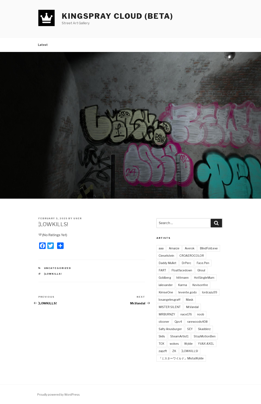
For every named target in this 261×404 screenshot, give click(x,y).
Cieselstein (166, 255)
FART (162, 270)
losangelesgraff (169, 299)
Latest (43, 44)
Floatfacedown (181, 270)
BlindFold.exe (209, 248)
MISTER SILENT (170, 307)
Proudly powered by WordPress (58, 394)
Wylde (188, 343)
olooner (164, 321)
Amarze (174, 248)
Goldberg (165, 277)
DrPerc (186, 263)
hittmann (182, 277)
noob (200, 314)
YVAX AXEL (206, 343)
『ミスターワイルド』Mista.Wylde (181, 358)
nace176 (186, 314)
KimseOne (166, 292)
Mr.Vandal (192, 307)
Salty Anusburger (170, 329)
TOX (161, 343)
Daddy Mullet (167, 263)
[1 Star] (40, 234)
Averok (190, 248)
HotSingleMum (204, 277)
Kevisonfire (200, 285)
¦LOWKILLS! (53, 273)
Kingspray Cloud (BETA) (117, 16)
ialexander (166, 285)
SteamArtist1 (179, 336)
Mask (189, 299)
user (77, 218)
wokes (174, 343)
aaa (161, 248)
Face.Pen (203, 263)
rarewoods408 (197, 321)
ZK (174, 351)
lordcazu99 (209, 292)
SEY (190, 329)
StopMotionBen (205, 336)
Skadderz (204, 329)
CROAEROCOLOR (191, 255)
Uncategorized (57, 268)
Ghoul (201, 270)
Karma (182, 285)
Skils (162, 336)
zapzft (163, 351)
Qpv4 (178, 321)
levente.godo (187, 292)
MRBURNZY (167, 314)
